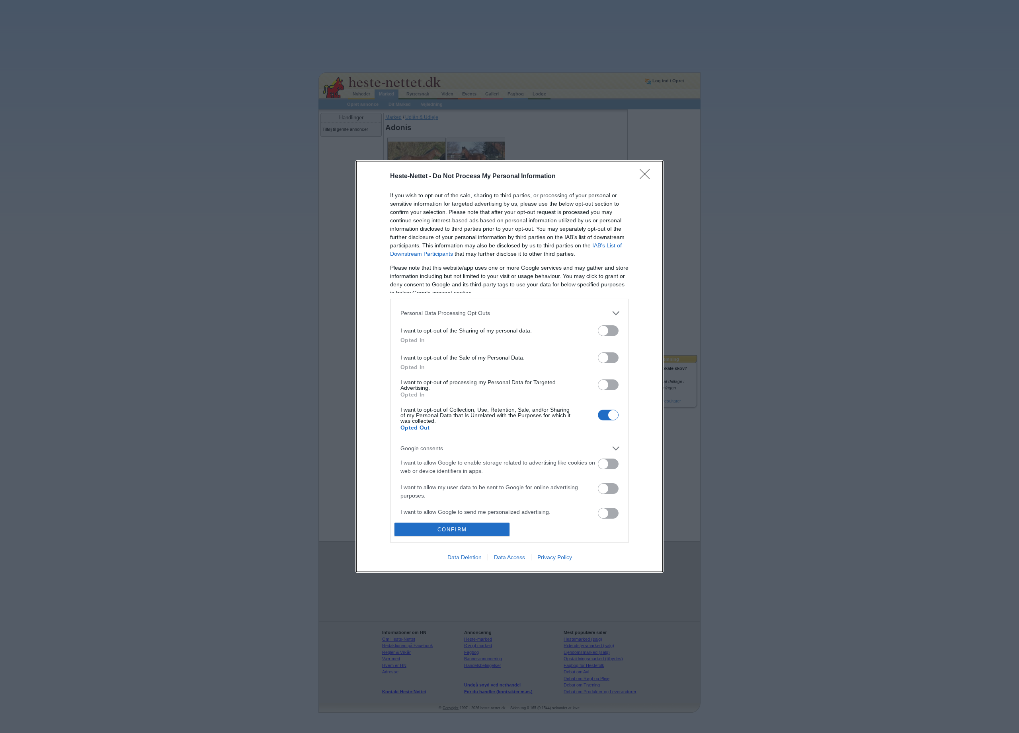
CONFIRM (452, 530)
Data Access (509, 557)
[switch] (608, 330)
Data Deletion (464, 557)
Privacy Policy (554, 557)
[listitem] (509, 313)
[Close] (647, 176)
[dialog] (509, 366)
